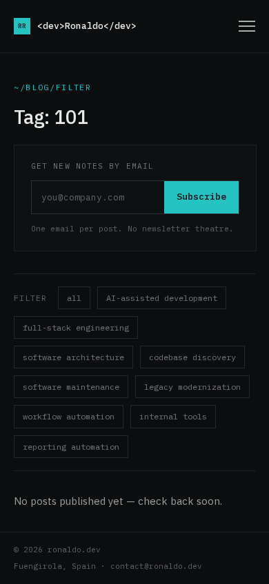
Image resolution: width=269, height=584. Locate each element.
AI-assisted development (161, 298)
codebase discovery (192, 357)
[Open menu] (246, 26)
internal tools (173, 416)
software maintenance (71, 387)
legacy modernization (192, 387)
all (74, 298)
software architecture (73, 357)
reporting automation (71, 446)
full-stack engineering (76, 327)
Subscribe (201, 196)
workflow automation (68, 416)
